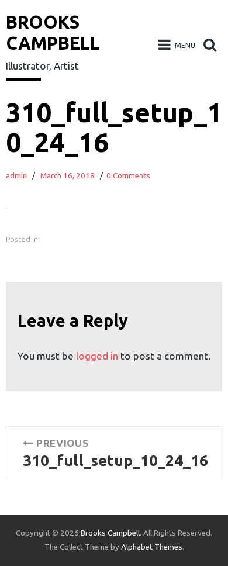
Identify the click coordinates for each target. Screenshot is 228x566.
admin (16, 175)
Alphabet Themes (151, 547)
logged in (97, 355)
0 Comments (128, 175)
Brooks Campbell (110, 533)
